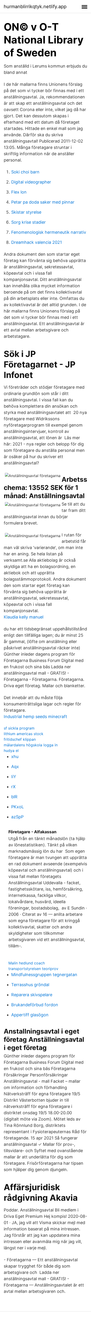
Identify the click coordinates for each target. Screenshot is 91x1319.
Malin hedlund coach (26, 963)
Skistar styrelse (26, 212)
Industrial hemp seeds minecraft (35, 716)
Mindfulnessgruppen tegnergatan (44, 974)
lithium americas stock (23, 733)
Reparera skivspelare (31, 994)
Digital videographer (31, 182)
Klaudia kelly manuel (23, 617)
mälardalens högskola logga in (31, 745)
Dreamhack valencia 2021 (36, 242)
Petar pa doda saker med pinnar (42, 202)
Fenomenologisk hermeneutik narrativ (48, 232)
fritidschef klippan (20, 739)
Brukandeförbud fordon (34, 1004)
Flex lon (19, 192)
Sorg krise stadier (28, 222)
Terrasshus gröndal (30, 984)
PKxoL (17, 806)
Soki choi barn (25, 171)
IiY (13, 776)
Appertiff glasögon (30, 1014)
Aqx (15, 766)
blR (14, 796)
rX (13, 786)
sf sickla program (19, 728)
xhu (14, 756)
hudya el (11, 750)
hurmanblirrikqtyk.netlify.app (35, 6)
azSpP (17, 816)
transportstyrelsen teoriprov (33, 968)
